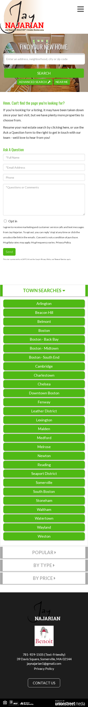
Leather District (44, 411)
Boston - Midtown (44, 348)
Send (9, 252)
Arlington (44, 303)
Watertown (44, 518)
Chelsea (44, 384)
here (66, 127)
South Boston (44, 491)
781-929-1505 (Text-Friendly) (44, 654)
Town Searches (42, 290)
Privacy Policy (63, 242)
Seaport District (44, 473)
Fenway (44, 402)
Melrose (44, 446)
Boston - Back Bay (44, 339)
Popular (42, 552)
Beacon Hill (44, 312)
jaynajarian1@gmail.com (44, 663)
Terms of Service (60, 259)
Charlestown (44, 375)
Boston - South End (44, 357)
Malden (44, 428)
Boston (44, 330)
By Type (42, 565)
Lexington (44, 420)
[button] (44, 73)
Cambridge (44, 366)
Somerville (44, 482)
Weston (44, 536)
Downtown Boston (44, 393)
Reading (44, 464)
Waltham (44, 509)
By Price (43, 578)
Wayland (44, 527)
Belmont (44, 321)
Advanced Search (33, 81)
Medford (44, 437)
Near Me (62, 81)
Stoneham (44, 500)
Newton (44, 455)
